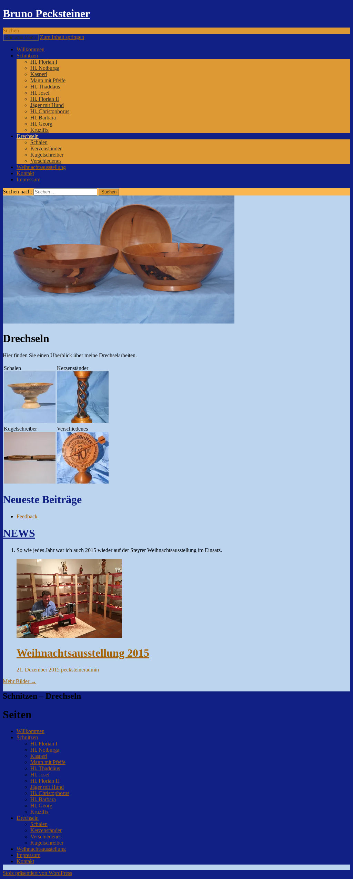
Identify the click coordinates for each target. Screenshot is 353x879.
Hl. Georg (41, 124)
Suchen (11, 30)
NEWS (19, 533)
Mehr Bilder (19, 681)
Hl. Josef (40, 93)
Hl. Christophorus (49, 111)
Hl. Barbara (43, 117)
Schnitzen (27, 56)
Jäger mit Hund (47, 105)
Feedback (27, 516)
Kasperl (38, 74)
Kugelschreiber (46, 155)
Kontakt (25, 173)
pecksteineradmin (80, 670)
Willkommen (30, 49)
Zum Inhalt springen (62, 37)
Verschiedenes (45, 161)
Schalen (39, 142)
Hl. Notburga (44, 68)
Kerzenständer (46, 148)
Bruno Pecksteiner (46, 13)
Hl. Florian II (44, 99)
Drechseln (28, 136)
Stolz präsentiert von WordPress (37, 873)
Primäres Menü (21, 37)
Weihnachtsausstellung (41, 167)
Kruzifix (39, 130)
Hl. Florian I (43, 62)
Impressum (28, 179)
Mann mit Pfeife (47, 80)
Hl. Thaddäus (45, 86)
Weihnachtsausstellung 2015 (83, 653)
